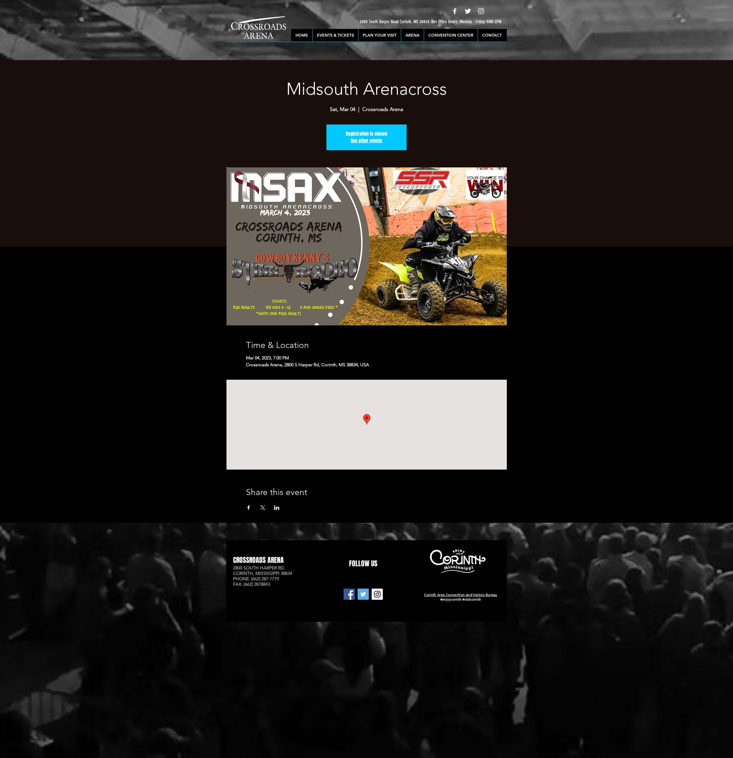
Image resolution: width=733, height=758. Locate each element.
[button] (375, 22)
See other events (366, 140)
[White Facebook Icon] (455, 11)
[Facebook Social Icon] (349, 594)
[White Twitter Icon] (468, 11)
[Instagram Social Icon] (377, 594)
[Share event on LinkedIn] (276, 507)
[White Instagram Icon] (481, 11)
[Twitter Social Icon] (363, 594)
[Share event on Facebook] (248, 507)
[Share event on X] (262, 507)
